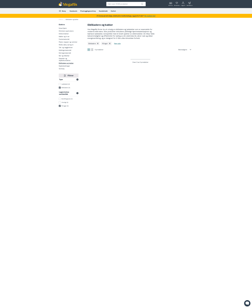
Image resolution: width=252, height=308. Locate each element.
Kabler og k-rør (64, 36)
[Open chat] (247, 303)
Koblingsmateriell (65, 50)
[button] (142, 4)
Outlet (113, 11)
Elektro (61, 19)
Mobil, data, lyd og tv (66, 45)
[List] (92, 49)
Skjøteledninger (64, 66)
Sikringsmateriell (65, 53)
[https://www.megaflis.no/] (68, 4)
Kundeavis (73, 11)
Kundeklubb (103, 11)
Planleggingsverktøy (88, 11)
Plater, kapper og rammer (68, 42)
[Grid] (89, 49)
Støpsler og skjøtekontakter (65, 59)
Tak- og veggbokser (66, 47)
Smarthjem (63, 28)
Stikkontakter (64, 34)
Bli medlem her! (150, 16)
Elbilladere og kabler (72, 19)
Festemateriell (64, 39)
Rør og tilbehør (64, 56)
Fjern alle (117, 43)
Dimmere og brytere (66, 31)
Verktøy (61, 69)
